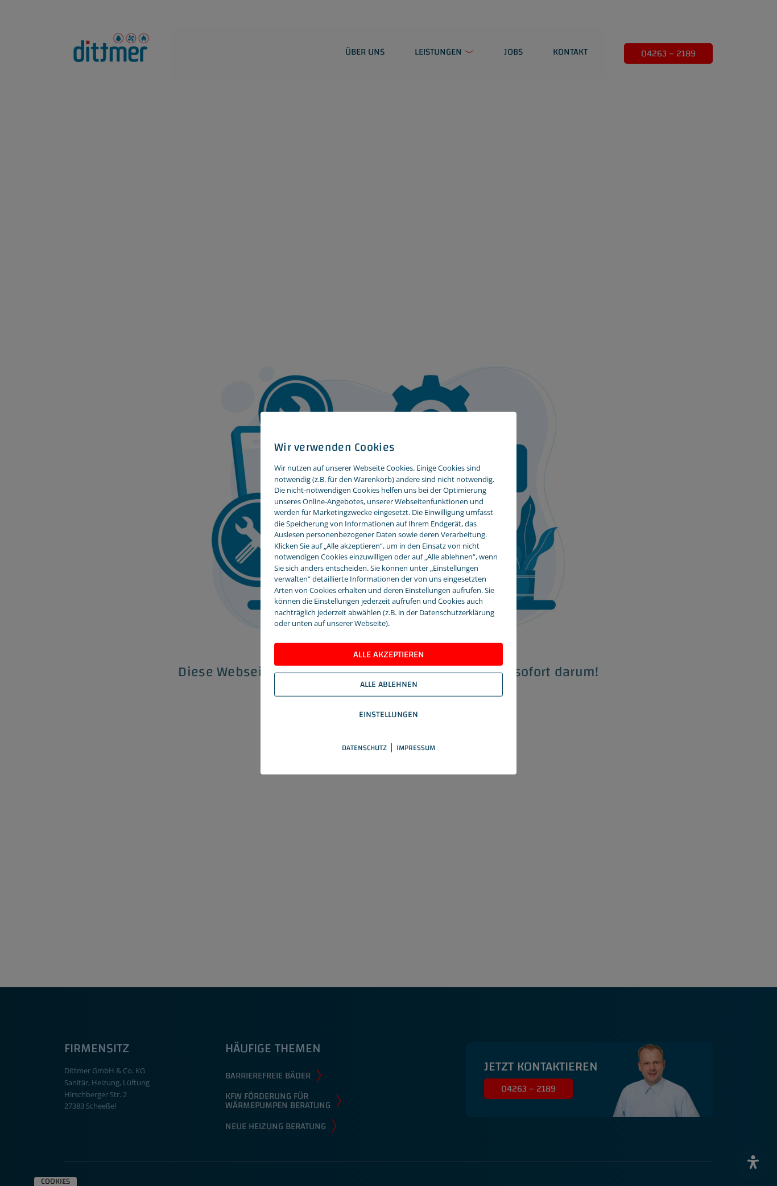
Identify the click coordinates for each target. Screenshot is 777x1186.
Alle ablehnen (389, 684)
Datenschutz (364, 748)
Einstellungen (388, 714)
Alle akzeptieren (388, 654)
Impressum (415, 748)
